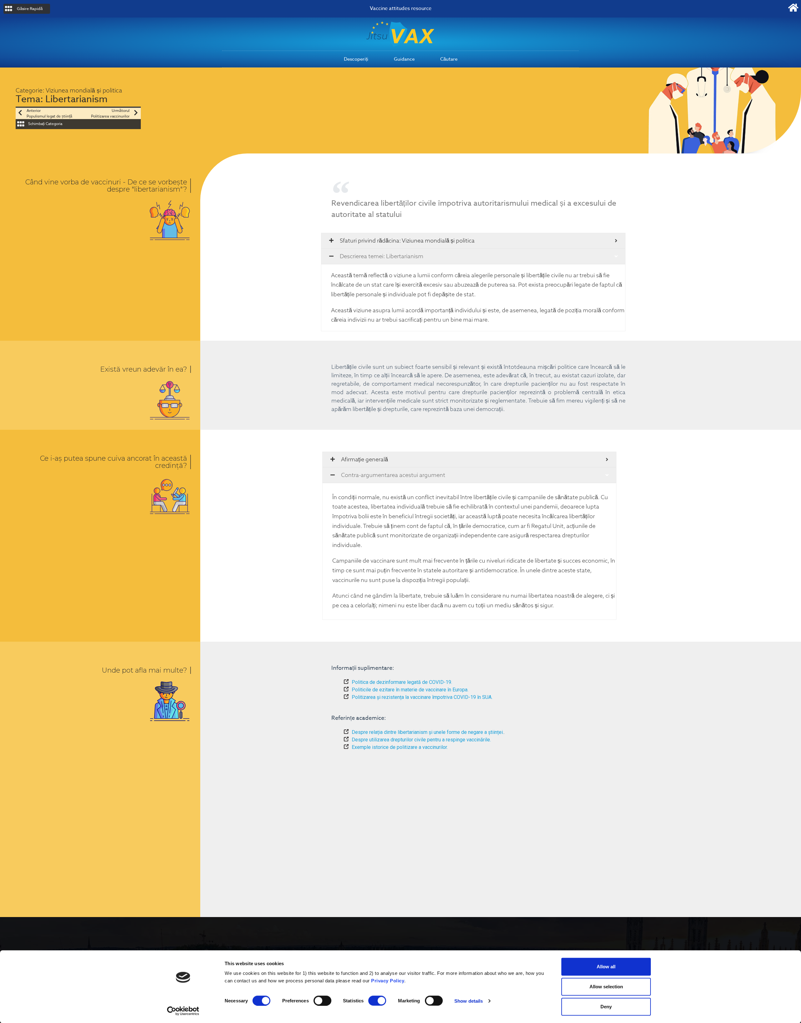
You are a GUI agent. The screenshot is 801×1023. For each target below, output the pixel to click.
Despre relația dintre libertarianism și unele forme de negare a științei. (428, 732)
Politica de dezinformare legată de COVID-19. (402, 682)
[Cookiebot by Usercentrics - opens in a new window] (183, 1010)
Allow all (606, 966)
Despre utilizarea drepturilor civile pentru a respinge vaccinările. (421, 740)
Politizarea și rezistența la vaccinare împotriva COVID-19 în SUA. (422, 697)
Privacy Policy (387, 980)
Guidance (404, 59)
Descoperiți (356, 59)
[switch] (322, 1000)
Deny (606, 1006)
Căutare (448, 59)
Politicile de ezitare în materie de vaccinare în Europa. (410, 690)
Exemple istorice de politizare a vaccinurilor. (400, 747)
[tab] (473, 240)
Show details (468, 1000)
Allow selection (606, 986)
